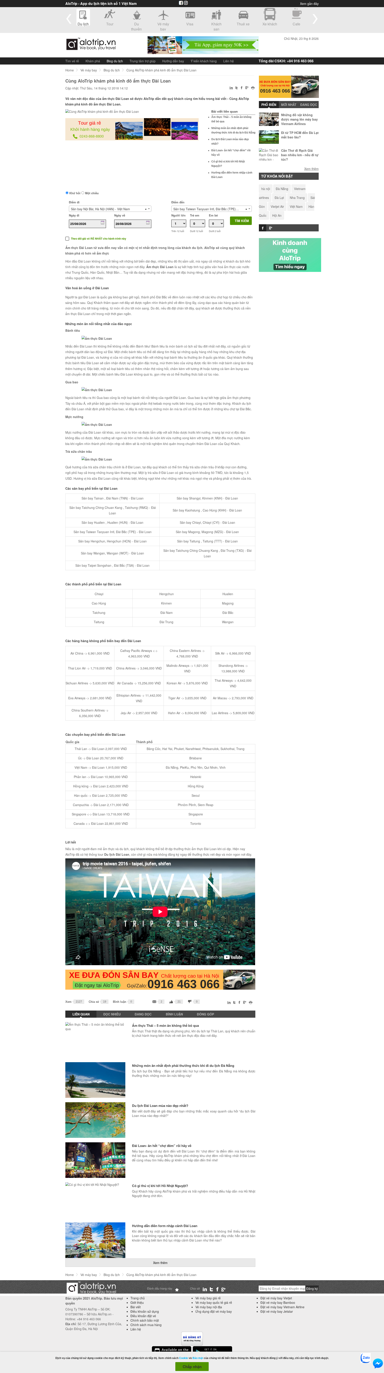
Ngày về (119, 215)
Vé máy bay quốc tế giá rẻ (213, 1302)
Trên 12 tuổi (177, 231)
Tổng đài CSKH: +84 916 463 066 (286, 60)
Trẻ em (194, 215)
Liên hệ (228, 61)
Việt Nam (296, 206)
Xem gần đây (309, 3)
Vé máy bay (88, 70)
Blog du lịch (115, 61)
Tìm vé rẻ (72, 61)
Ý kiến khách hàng (204, 61)
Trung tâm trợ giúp (143, 61)
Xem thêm (160, 1262)
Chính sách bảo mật (144, 1320)
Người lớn (178, 215)
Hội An (277, 215)
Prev (68, 19)
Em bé (213, 215)
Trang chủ (137, 1298)
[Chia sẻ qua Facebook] (241, 88)
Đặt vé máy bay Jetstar (276, 1311)
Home (69, 70)
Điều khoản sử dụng (144, 1311)
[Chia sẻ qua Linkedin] (231, 88)
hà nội (265, 188)
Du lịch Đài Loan (116, 854)
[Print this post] (253, 88)
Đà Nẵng (282, 188)
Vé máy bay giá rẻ (208, 1298)
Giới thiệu (137, 1302)
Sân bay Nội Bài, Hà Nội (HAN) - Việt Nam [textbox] (100, 209)
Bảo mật (197, 1358)
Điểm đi (74, 202)
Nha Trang (297, 197)
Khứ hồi (74, 193)
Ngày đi (74, 215)
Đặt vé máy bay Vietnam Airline (282, 1307)
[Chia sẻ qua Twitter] (236, 88)
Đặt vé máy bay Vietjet (276, 1298)
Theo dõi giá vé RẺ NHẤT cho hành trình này (98, 239)
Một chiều (91, 193)
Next (315, 19)
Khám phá (93, 61)
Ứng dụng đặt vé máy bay (213, 1311)
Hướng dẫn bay (173, 61)
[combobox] (110, 209)
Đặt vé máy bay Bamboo (277, 1302)
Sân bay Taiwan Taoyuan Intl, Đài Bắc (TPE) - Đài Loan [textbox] (208, 209)
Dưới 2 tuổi (214, 231)
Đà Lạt (279, 197)
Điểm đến (177, 202)
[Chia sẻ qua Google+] (247, 88)
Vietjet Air (277, 206)
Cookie (183, 1358)
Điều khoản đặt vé (143, 1316)
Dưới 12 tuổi (196, 231)
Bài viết (135, 1307)
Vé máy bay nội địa (208, 1307)
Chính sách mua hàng (146, 1324)
